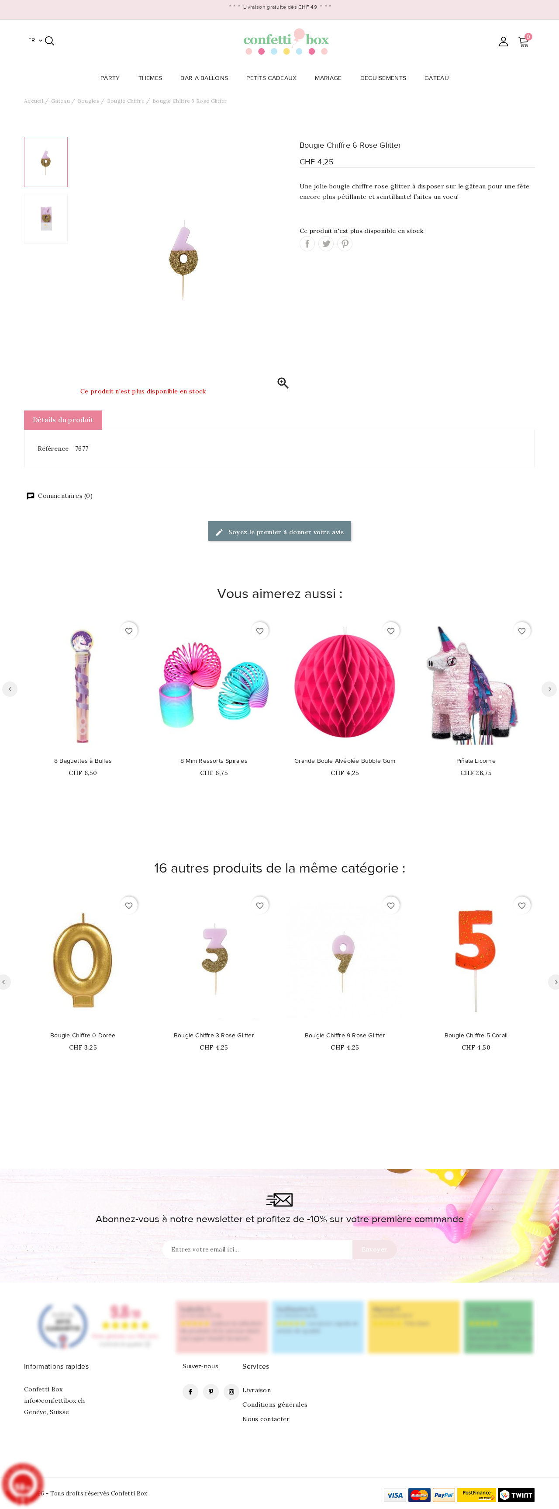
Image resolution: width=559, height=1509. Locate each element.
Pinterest (345, 243)
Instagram (231, 1392)
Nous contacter (266, 1419)
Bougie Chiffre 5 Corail (476, 1036)
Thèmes (150, 78)
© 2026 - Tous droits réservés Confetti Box (86, 1493)
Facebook (190, 1392)
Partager (307, 243)
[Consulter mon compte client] (503, 41)
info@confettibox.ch (54, 1401)
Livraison (256, 1390)
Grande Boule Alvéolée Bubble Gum (344, 761)
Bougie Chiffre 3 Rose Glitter (214, 1036)
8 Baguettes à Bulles (83, 761)
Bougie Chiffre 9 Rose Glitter (345, 1036)
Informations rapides (56, 1366)
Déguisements (383, 78)
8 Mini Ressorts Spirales (214, 761)
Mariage (328, 78)
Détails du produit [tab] (63, 420)
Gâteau (436, 78)
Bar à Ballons (204, 78)
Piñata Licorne (476, 761)
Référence (53, 448)
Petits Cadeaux (271, 78)
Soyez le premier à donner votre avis (285, 532)
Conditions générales (274, 1404)
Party (110, 78)
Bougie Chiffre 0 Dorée (82, 1036)
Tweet (326, 243)
